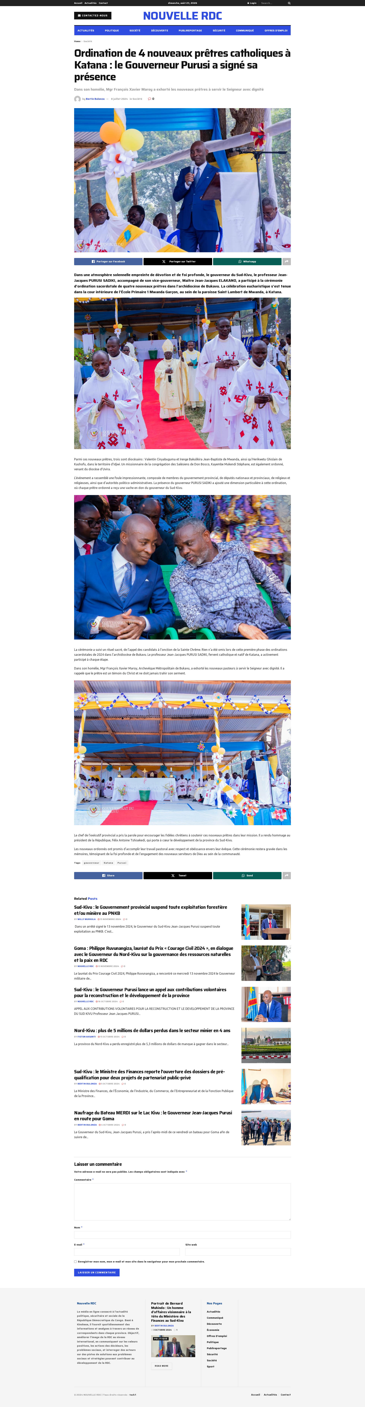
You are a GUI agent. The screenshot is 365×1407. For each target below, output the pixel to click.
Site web (191, 1245)
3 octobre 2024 (162, 1330)
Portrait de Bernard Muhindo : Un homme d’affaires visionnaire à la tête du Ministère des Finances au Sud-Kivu (171, 1312)
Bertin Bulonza (95, 99)
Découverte (159, 30)
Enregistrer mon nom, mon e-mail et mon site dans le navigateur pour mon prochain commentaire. (141, 1261)
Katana (108, 863)
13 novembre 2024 (108, 966)
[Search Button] (288, 3)
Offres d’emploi (276, 30)
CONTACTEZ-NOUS (94, 16)
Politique (112, 30)
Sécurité (219, 30)
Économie (213, 1330)
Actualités (91, 3)
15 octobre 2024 (110, 1036)
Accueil (78, 3)
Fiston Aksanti (87, 1036)
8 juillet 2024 (119, 99)
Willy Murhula (87, 919)
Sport (210, 1366)
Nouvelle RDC (86, 966)
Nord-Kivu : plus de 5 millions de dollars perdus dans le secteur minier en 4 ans (152, 1030)
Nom (78, 1227)
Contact (103, 3)
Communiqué (245, 30)
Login (252, 3)
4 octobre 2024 (110, 1125)
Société (134, 30)
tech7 (132, 1395)
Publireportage (190, 30)
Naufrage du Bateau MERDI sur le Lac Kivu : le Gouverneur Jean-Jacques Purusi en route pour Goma (153, 1115)
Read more (161, 1366)
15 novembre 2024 (110, 919)
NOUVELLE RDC (182, 15)
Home (77, 41)
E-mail (79, 1245)
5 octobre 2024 (110, 1083)
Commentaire (84, 1180)
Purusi (121, 863)
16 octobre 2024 (108, 1001)
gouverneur (91, 863)
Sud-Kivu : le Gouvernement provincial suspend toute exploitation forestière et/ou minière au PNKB (150, 910)
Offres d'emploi (217, 1336)
